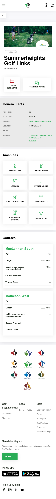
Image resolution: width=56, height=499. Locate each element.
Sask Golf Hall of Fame (44, 411)
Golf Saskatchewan (10, 405)
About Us (6, 418)
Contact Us (7, 413)
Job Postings (42, 422)
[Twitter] (16, 490)
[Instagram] (10, 490)
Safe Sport (41, 418)
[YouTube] (22, 490)
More (39, 403)
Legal (22, 403)
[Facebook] (3, 490)
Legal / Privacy (25, 409)
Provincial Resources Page (44, 429)
